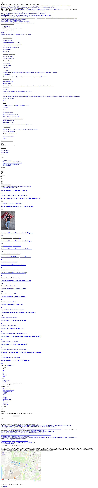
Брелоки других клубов (36, 18)
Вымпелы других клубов (6, 7)
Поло (29, 15)
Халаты (49, 15)
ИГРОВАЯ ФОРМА (7, 38)
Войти (2, 33)
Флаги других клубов (17, 7)
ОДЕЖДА (5, 67)
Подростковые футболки (35, 13)
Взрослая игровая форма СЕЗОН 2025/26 (37, 5)
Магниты (62, 18)
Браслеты (3, 18)
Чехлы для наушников (6, 20)
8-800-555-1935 (6, 26)
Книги (34, 9)
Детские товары (6, 127)
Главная (2, 154)
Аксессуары (6, 70)
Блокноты (3, 16)
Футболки (8, 14)
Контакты (5, 404)
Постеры (21, 16)
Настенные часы (13, 19)
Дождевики (21, 15)
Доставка (5, 392)
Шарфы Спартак (52, 7)
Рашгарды (3, 15)
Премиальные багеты (41, 9)
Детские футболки (13, 13)
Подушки (15, 21)
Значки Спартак (56, 18)
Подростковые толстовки (24, 13)
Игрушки (3, 22)
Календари (8, 16)
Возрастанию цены (5, 150)
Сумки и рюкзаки (13, 12)
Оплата (5, 393)
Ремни (7, 12)
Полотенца (11, 24)
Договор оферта (6, 388)
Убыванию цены (4, 152)
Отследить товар (7, 394)
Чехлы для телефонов (16, 20)
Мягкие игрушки (9, 22)
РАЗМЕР (3, 170)
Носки (30, 12)
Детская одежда (6, 74)
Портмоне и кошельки (49, 12)
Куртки (26, 15)
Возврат (5, 397)
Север (6, 15)
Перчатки (34, 12)
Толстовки (3, 14)
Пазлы (25, 22)
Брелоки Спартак (9, 18)
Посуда (42, 10)
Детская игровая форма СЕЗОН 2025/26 (18, 5)
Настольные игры (31, 22)
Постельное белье (22, 21)
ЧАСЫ (4, 103)
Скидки (5, 398)
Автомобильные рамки (16, 9)
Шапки (19, 12)
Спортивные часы (5, 19)
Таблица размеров (7, 399)
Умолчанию (3, 148)
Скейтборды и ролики (18, 22)
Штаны (43, 13)
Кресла (2, 21)
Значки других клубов (47, 18)
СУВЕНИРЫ (6, 87)
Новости (5, 403)
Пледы (27, 21)
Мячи (23, 9)
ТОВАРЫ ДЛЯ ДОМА (8, 120)
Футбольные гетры (5, 5)
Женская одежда (7, 79)
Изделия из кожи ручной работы (53, 9)
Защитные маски (25, 12)
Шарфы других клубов (27, 7)
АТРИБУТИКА (6, 51)
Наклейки (30, 9)
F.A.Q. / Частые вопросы (8, 390)
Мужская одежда (7, 83)
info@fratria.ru (6, 381)
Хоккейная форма (67, 5)
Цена (2, 172)
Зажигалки (28, 18)
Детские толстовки (5, 13)
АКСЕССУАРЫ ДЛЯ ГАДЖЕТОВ (11, 116)
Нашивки (23, 18)
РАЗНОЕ (5, 89)
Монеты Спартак (17, 18)
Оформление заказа (7, 391)
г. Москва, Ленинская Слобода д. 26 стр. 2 (10, 34)
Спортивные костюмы (13, 15)
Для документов (40, 12)
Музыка (12, 16)
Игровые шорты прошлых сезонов (55, 5)
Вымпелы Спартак (37, 7)
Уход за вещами (6, 400)
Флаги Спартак (45, 7)
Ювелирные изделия (72, 18)
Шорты (42, 15)
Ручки (66, 18)
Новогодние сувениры (36, 10)
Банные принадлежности (9, 131)
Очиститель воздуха (8, 21)
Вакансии (5, 401)
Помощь (2, 32)
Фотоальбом (26, 16)
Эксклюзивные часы (21, 19)
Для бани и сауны (5, 24)
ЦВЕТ (2, 171)
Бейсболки (3, 12)
